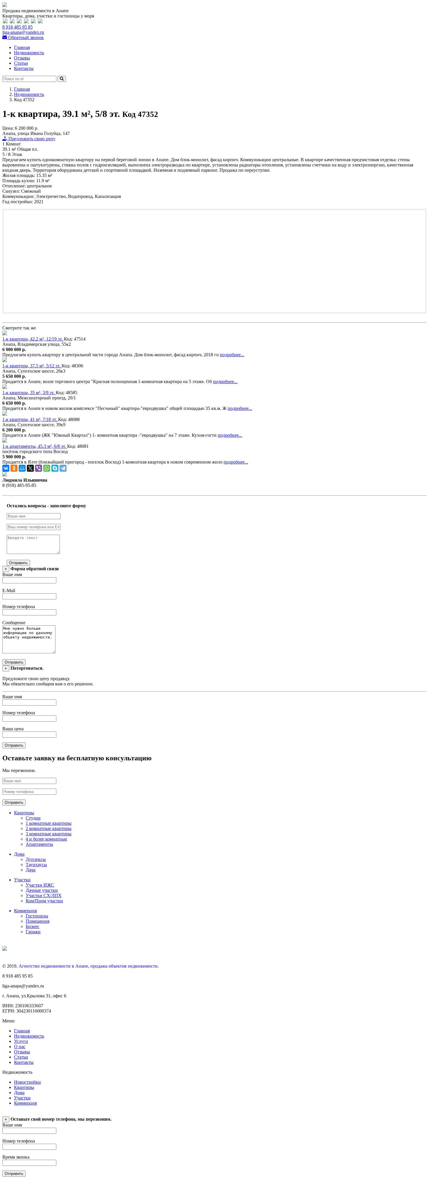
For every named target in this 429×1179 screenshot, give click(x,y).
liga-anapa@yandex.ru (23, 32)
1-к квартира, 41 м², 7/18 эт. (30, 419)
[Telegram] (63, 468)
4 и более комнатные (46, 838)
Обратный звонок (25, 37)
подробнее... (232, 354)
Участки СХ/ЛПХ (44, 895)
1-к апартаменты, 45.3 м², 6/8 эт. (34, 446)
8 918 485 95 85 (17, 26)
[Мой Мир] (22, 468)
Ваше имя (12, 574)
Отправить (18, 563)
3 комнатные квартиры (49, 833)
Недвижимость (29, 52)
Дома (19, 854)
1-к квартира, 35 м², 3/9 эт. (29, 392)
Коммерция (25, 910)
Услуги (21, 1041)
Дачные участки (42, 890)
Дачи (31, 869)
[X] (30, 468)
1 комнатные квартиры (49, 823)
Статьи (21, 63)
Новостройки (27, 1082)
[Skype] (54, 468)
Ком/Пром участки (44, 900)
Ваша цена (13, 728)
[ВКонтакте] (5, 468)
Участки (22, 879)
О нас (19, 1046)
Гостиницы (37, 915)
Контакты (24, 68)
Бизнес (32, 926)
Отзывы (22, 57)
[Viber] (38, 468)
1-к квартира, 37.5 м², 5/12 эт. (32, 365)
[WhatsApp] (46, 468)
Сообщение (13, 622)
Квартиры (24, 812)
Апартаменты (39, 844)
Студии (33, 817)
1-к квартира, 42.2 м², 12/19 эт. (33, 338)
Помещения (37, 921)
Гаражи (33, 931)
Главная (22, 47)
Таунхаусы (36, 864)
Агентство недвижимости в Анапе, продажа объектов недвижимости (88, 966)
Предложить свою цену (31, 138)
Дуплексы (36, 859)
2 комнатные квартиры (49, 828)
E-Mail (8, 590)
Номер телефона (18, 606)
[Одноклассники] (14, 468)
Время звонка (15, 1157)
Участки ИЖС (40, 885)
